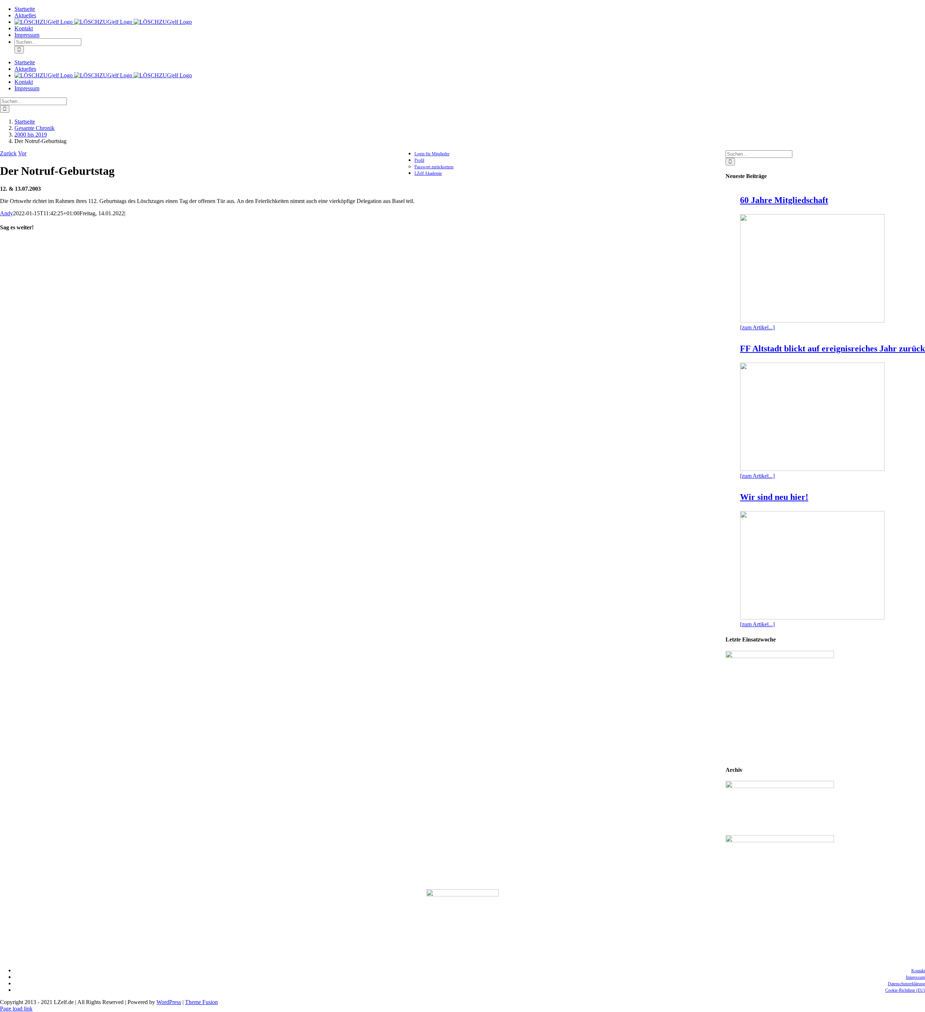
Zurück (8, 153)
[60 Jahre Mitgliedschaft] (812, 268)
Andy (6, 213)
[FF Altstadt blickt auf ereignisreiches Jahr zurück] (812, 417)
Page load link (16, 1008)
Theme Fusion (201, 1002)
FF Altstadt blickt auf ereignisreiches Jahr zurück (832, 348)
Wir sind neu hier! (774, 497)
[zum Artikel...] (757, 327)
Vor (22, 153)
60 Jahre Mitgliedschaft (784, 200)
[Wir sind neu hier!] (812, 565)
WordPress (168, 1002)
